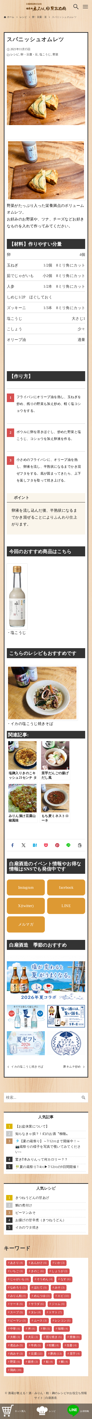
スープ (16, 1312)
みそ (60, 1287)
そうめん (45, 1279)
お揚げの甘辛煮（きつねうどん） (40, 1220)
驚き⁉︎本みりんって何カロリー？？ (41, 1159)
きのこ (37, 1271)
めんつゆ (42, 1296)
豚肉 (56, 1353)
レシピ (14, 54)
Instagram (26, 887)
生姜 (72, 1345)
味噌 (63, 1328)
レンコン (63, 1320)
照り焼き (54, 1337)
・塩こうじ (16, 633)
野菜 (55, 54)
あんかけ (39, 1262)
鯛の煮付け (23, 1205)
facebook (66, 887)
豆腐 (36, 1353)
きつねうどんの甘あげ (32, 1198)
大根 (15, 1337)
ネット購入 (20, 1411)
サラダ (37, 1304)
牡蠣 (54, 1345)
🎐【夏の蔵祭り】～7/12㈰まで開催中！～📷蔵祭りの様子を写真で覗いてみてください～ (48, 1146)
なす (66, 1279)
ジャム (58, 1304)
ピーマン (18, 1320)
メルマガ (26, 924)
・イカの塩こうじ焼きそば (30, 724)
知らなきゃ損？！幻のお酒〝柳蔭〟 (42, 1134)
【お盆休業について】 (32, 1126)
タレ (36, 1312)
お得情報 (84, 1411)
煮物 (75, 1337)
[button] (12, 845)
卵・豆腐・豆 (29, 54)
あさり (16, 1262)
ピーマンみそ (25, 1213)
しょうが (59, 1271)
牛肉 (36, 1345)
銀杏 (33, 1361)
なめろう (18, 1287)
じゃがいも (19, 1279)
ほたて (40, 1287)
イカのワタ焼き (27, 1227)
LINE (66, 906)
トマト (55, 1312)
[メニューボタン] (85, 6)
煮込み (16, 1345)
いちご (16, 1271)
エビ (63, 1296)
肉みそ (16, 1353)
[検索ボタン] (76, 6)
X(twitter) (25, 906)
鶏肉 (16, 1370)
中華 (15, 1328)
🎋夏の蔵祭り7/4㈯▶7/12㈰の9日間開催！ (47, 1167)
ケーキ (16, 1304)
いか (60, 1262)
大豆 (33, 1337)
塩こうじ (45, 54)
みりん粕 (18, 1296)
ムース (40, 1320)
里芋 (75, 1353)
